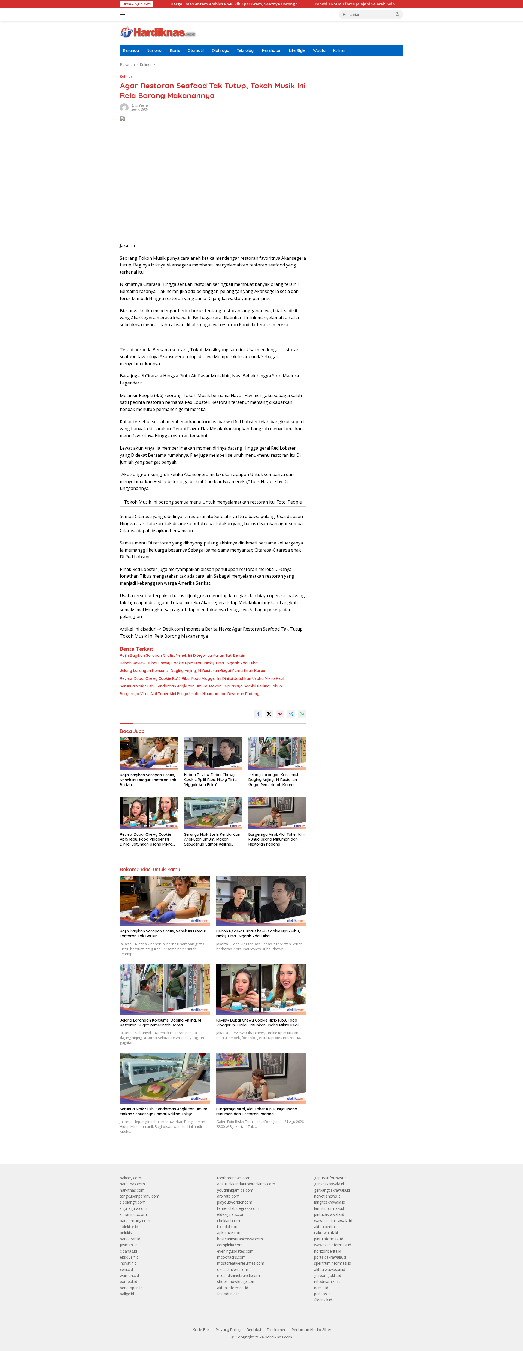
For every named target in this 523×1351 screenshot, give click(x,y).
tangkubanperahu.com (139, 1196)
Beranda (131, 50)
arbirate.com (228, 1196)
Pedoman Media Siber (312, 1329)
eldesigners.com (231, 1214)
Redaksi (254, 1329)
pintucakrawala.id (329, 1214)
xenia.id (126, 1269)
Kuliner (339, 50)
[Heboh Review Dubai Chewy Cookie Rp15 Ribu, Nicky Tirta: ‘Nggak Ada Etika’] (213, 753)
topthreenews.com (233, 1177)
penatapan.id (131, 1287)
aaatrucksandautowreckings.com (246, 1183)
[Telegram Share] (291, 714)
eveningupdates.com (235, 1251)
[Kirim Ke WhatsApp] (302, 714)
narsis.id (321, 1287)
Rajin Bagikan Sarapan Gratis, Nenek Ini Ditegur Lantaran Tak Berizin (182, 655)
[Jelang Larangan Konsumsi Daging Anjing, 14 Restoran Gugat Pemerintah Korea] (277, 753)
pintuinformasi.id (328, 1238)
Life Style (297, 50)
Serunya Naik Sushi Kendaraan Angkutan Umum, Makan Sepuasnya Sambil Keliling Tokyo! (201, 686)
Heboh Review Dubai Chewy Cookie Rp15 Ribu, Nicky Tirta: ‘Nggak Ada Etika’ (189, 663)
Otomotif (196, 50)
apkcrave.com (229, 1232)
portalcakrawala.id (330, 1257)
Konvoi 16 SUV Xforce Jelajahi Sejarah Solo (315, 4)
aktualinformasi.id (232, 1287)
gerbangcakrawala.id (332, 1190)
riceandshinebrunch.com (238, 1275)
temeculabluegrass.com (238, 1208)
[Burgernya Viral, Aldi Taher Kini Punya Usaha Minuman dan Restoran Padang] (277, 813)
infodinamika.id (327, 1281)
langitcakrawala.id (329, 1202)
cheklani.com (228, 1220)
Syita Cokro (139, 105)
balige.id (127, 1293)
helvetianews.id (327, 1196)
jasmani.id (129, 1244)
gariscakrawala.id (329, 1183)
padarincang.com (135, 1220)
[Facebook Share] (258, 714)
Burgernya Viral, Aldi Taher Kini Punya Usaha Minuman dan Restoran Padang (189, 693)
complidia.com (230, 1244)
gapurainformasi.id (330, 1177)
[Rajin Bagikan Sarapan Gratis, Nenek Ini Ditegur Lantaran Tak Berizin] (149, 753)
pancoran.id (130, 1238)
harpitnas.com (132, 1183)
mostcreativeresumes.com (240, 1263)
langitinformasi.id (329, 1208)
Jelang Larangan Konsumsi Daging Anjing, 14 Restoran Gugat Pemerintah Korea (192, 670)
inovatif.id (128, 1263)
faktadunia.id (228, 1293)
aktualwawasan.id (329, 1269)
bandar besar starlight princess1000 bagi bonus (355, 78)
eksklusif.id (129, 1257)
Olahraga (220, 50)
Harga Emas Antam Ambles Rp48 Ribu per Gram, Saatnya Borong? (194, 4)
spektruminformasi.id (332, 1263)
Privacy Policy (228, 1329)
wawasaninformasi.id (332, 1244)
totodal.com (228, 1226)
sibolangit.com (132, 1202)
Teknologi (245, 50)
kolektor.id (129, 1226)
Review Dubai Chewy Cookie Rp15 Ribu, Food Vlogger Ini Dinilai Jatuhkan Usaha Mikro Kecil (202, 678)
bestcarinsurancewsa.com (240, 1238)
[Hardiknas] (158, 32)
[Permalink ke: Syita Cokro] (124, 107)
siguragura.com (133, 1208)
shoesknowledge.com (236, 1281)
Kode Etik (201, 1329)
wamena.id (129, 1275)
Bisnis (175, 50)
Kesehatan (271, 50)
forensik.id (323, 1299)
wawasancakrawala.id (333, 1220)
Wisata (319, 50)
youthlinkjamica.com (235, 1190)
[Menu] (123, 14)
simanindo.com (133, 1214)
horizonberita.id (327, 1251)
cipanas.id (128, 1251)
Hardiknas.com (278, 1337)
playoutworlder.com (234, 1202)
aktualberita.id (326, 1226)
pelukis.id (128, 1232)
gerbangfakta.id (327, 1275)
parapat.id (128, 1281)
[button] (397, 14)
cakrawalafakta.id (329, 1232)
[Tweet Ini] (269, 714)
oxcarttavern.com (232, 1269)
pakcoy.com (130, 1177)
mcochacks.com (231, 1257)
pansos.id (322, 1293)
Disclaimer (276, 1329)
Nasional (154, 50)
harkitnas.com (132, 1190)
